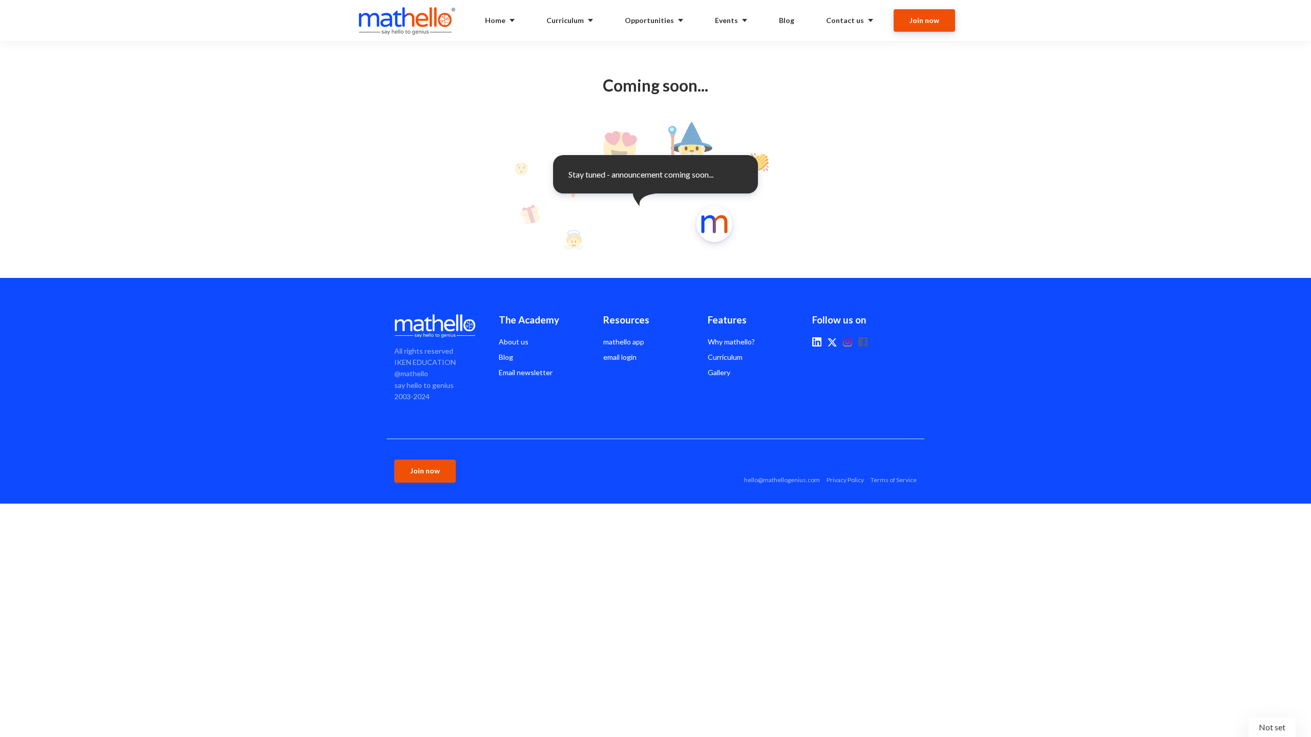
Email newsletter (526, 372)
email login (620, 357)
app (623, 341)
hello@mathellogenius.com (782, 480)
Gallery (719, 372)
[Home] (409, 20)
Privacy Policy (845, 480)
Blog (506, 357)
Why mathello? (731, 341)
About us (513, 341)
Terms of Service (894, 480)
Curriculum (725, 357)
